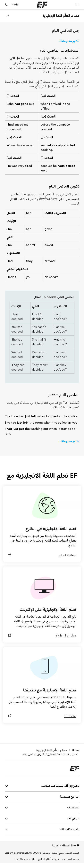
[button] (77, 4)
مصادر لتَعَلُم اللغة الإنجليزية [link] (51, 750)
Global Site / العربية (64, 845)
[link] (60, 15)
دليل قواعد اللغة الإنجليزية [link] (60, 754)
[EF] (42, 5)
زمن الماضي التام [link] (32, 754)
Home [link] (75, 750)
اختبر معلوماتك (69, 41)
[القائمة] (8, 16)
